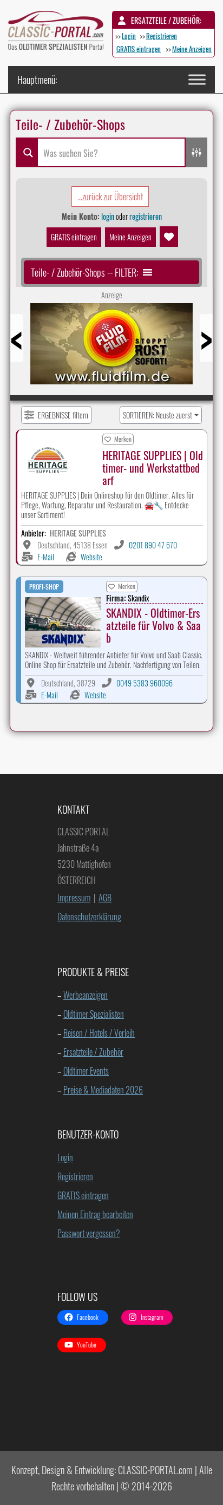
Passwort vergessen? (88, 1233)
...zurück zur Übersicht (110, 196)
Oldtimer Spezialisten (93, 1013)
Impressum (73, 897)
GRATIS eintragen (138, 48)
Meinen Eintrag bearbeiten (95, 1214)
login (107, 216)
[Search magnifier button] (26, 152)
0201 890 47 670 (153, 545)
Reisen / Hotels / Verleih (99, 1032)
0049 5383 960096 (144, 683)
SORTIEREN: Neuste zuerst (157, 415)
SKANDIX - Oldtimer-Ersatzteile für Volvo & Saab (153, 625)
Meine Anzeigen (192, 48)
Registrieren (161, 35)
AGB (105, 897)
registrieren (145, 216)
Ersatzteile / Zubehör (93, 1051)
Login (129, 35)
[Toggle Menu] (197, 79)
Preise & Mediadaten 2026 (103, 1089)
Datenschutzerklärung (89, 916)
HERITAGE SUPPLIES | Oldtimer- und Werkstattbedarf (152, 467)
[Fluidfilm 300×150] (111, 348)
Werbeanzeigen (85, 995)
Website (91, 556)
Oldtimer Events (86, 1070)
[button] (84, 272)
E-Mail (45, 556)
